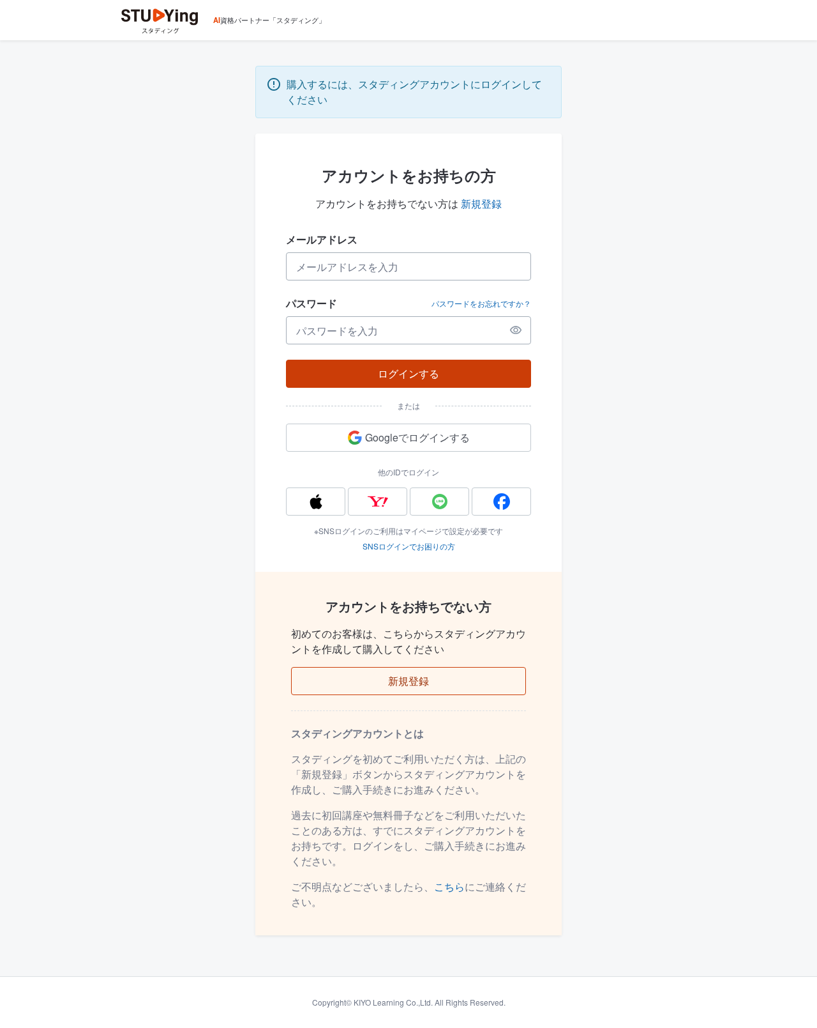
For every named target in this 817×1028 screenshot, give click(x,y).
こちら (449, 886)
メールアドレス (321, 239)
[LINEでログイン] (439, 501)
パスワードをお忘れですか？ (481, 303)
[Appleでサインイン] (315, 501)
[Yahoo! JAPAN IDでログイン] (377, 501)
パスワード (311, 303)
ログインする (408, 373)
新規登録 (481, 203)
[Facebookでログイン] (501, 501)
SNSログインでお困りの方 (409, 546)
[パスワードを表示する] (516, 330)
